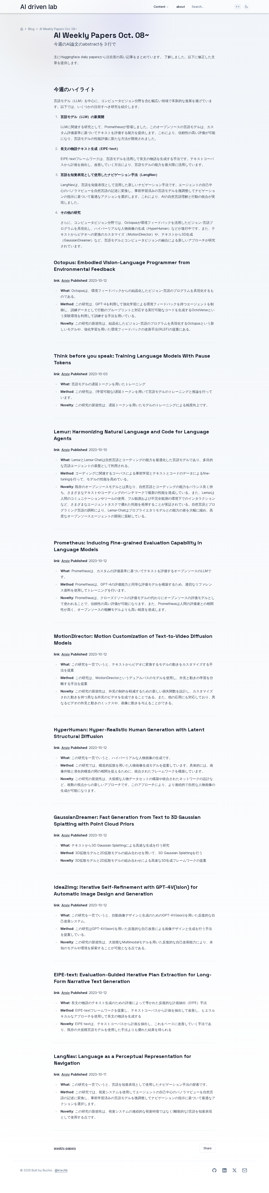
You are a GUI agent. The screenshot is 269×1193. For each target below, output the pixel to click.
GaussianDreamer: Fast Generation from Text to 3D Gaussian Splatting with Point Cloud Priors (127, 820)
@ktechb (61, 1170)
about (180, 6)
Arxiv (65, 280)
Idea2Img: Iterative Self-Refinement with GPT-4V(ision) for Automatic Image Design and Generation (126, 890)
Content (159, 6)
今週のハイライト (74, 89)
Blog (31, 29)
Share (207, 1148)
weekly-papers (65, 1148)
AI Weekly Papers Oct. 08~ (58, 29)
